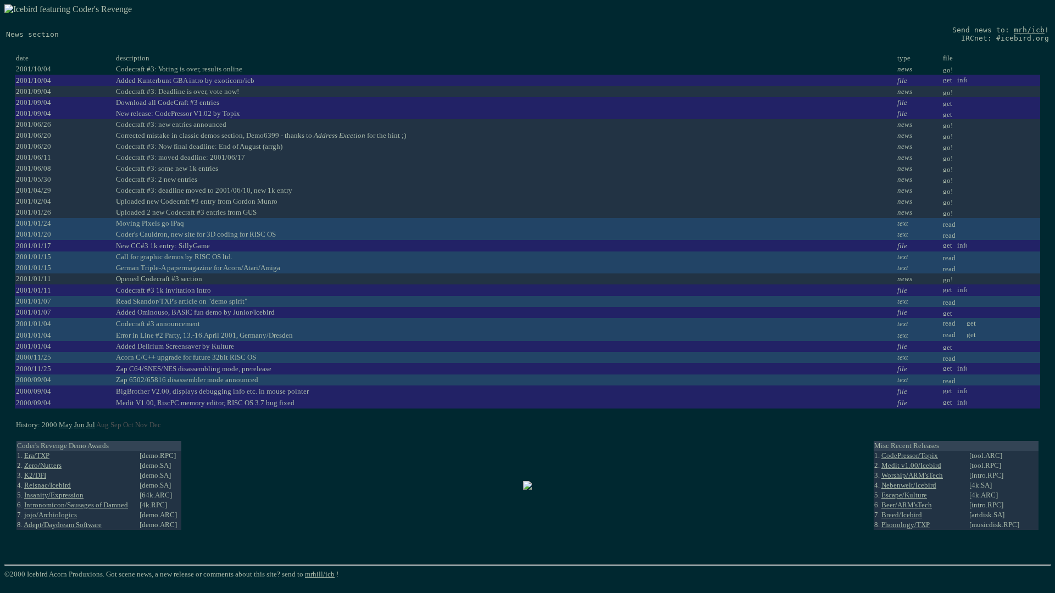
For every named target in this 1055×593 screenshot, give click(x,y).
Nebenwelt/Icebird (908, 485)
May (66, 425)
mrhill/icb (320, 574)
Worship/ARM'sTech (912, 475)
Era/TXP (36, 455)
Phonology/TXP (905, 525)
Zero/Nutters (43, 465)
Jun (79, 425)
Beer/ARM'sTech (906, 505)
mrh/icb (1029, 30)
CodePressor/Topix (909, 455)
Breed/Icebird (901, 515)
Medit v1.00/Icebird (911, 465)
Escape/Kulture (904, 495)
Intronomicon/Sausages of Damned (76, 505)
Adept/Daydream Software (63, 525)
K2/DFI (35, 475)
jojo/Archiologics (50, 515)
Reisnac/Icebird (47, 485)
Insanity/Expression (54, 495)
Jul (90, 425)
